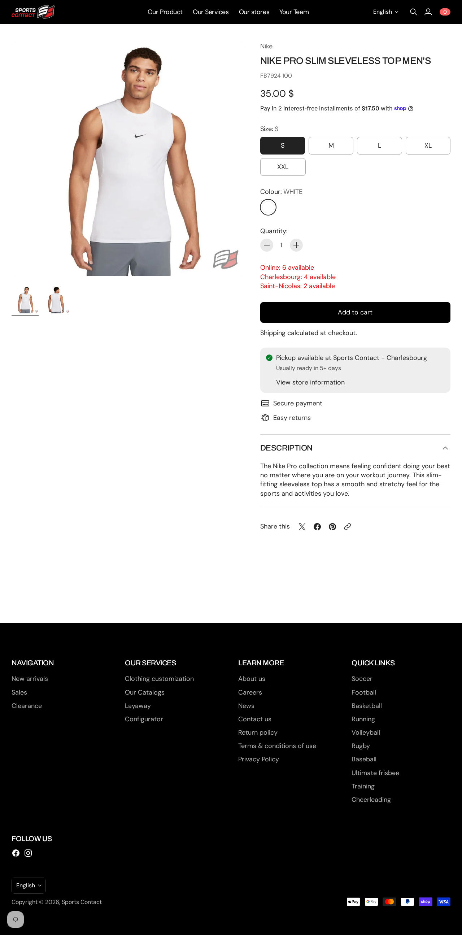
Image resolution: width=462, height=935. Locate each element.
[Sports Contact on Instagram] (28, 853)
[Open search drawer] (413, 12)
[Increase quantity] (296, 245)
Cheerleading (371, 799)
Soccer (362, 678)
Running (363, 719)
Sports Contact (82, 902)
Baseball (364, 759)
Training (363, 786)
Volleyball (366, 732)
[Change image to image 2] (56, 299)
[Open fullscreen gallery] (232, 262)
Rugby (361, 746)
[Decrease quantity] (266, 245)
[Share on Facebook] (317, 526)
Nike (266, 46)
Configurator (144, 719)
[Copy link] (347, 526)
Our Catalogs (145, 692)
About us (251, 678)
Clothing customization (159, 678)
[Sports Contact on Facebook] (16, 853)
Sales (19, 692)
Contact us (254, 719)
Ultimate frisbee (375, 773)
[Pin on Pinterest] (332, 526)
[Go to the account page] (428, 12)
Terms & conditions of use (277, 746)
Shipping (273, 333)
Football (364, 692)
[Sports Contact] (33, 12)
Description (286, 448)
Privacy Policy (258, 759)
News (246, 705)
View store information (310, 382)
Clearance (27, 705)
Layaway (138, 705)
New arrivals (30, 678)
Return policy (258, 732)
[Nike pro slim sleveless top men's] (129, 159)
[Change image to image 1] (25, 299)
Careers (250, 692)
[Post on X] (302, 526)
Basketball (367, 705)
